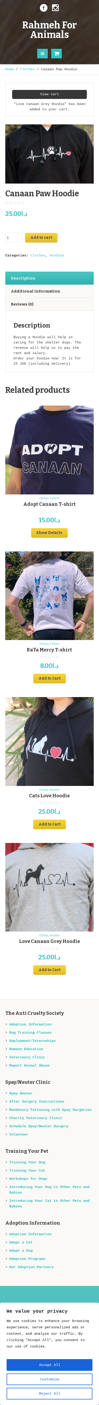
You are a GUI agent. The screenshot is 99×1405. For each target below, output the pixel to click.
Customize (49, 1379)
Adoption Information (30, 1024)
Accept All (49, 1365)
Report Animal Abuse (29, 1065)
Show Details (49, 532)
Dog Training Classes (30, 1032)
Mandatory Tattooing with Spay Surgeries (50, 1110)
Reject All (49, 1393)
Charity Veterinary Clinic (35, 1118)
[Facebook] (44, 8)
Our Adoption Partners (31, 1267)
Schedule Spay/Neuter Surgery (38, 1126)
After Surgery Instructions (36, 1101)
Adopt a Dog (20, 1251)
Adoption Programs (27, 1259)
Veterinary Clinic (27, 1057)
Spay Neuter (20, 1093)
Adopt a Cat (20, 1242)
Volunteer (18, 1134)
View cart (49, 94)
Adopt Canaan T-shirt (49, 504)
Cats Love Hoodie (49, 796)
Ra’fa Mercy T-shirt (49, 650)
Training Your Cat (27, 1170)
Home (9, 69)
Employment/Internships (32, 1041)
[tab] (49, 278)
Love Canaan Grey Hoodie (49, 941)
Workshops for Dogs (28, 1179)
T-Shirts (54, 498)
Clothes (27, 69)
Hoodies (57, 256)
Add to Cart (49, 678)
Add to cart (41, 237)
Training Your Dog (27, 1162)
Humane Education (26, 1049)
